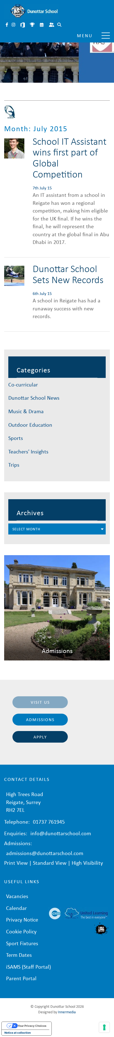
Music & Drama (26, 411)
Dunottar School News (33, 397)
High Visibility (87, 862)
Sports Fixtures (32, 25)
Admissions (40, 719)
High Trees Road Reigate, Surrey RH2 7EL (24, 801)
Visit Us (40, 702)
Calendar (42, 25)
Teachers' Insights (28, 451)
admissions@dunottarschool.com (44, 853)
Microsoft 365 (23, 25)
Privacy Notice (22, 919)
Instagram (13, 25)
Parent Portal (52, 25)
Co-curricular (23, 384)
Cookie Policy (21, 931)
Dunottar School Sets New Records (68, 274)
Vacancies (17, 896)
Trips (13, 464)
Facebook (7, 25)
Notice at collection (17, 1032)
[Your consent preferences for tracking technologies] (104, 1027)
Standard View (49, 862)
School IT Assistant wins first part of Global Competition (70, 157)
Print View (16, 862)
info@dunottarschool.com (60, 833)
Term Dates (19, 954)
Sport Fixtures (22, 943)
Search (59, 25)
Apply (40, 737)
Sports (15, 438)
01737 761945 (49, 821)
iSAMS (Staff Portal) (28, 966)
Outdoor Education (30, 424)
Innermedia (67, 1011)
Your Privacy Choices (32, 1025)
